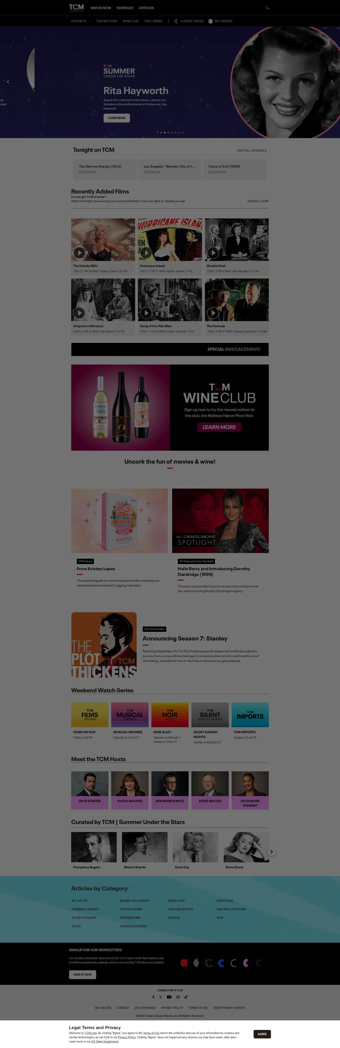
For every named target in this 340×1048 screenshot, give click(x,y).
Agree (262, 1034)
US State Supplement (104, 1041)
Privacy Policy (127, 1037)
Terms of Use (151, 1033)
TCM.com (91, 1033)
